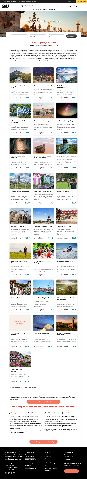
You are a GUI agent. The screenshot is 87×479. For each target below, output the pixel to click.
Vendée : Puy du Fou (64, 226)
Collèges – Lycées (38, 9)
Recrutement (67, 454)
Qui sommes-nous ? (50, 454)
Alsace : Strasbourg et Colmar (18, 370)
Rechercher (70, 36)
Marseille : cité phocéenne (43, 298)
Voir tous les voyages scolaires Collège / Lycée (43, 442)
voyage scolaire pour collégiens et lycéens (28, 58)
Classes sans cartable (30, 458)
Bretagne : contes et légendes (18, 157)
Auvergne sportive (63, 191)
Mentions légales (48, 467)
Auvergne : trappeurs (41, 333)
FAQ (45, 459)
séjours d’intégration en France (31, 396)
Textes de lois (48, 470)
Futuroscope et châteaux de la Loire (19, 121)
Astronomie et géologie (65, 121)
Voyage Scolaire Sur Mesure (18, 334)
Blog (45, 458)
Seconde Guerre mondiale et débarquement (43, 157)
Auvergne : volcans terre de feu (19, 86)
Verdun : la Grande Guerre (20, 191)
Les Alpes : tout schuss (65, 261)
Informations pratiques (30, 459)
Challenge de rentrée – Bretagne (42, 262)
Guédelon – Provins (17, 226)
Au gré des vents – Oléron (43, 191)
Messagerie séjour (81, 1)
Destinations (28, 465)
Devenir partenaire (68, 456)
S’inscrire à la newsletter (71, 471)
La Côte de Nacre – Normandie (63, 86)
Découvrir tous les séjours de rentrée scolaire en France (43, 402)
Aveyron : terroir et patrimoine (64, 334)
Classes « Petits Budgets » (31, 456)
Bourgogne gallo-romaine (66, 156)
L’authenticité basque (18, 298)
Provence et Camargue (42, 121)
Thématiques (28, 467)
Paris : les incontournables (43, 226)
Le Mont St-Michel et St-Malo (19, 262)
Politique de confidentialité (51, 468)
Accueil (33, 9)
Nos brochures (48, 456)
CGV (46, 465)
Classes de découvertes (30, 454)
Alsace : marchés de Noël (43, 86)
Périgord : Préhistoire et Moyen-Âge (65, 299)
